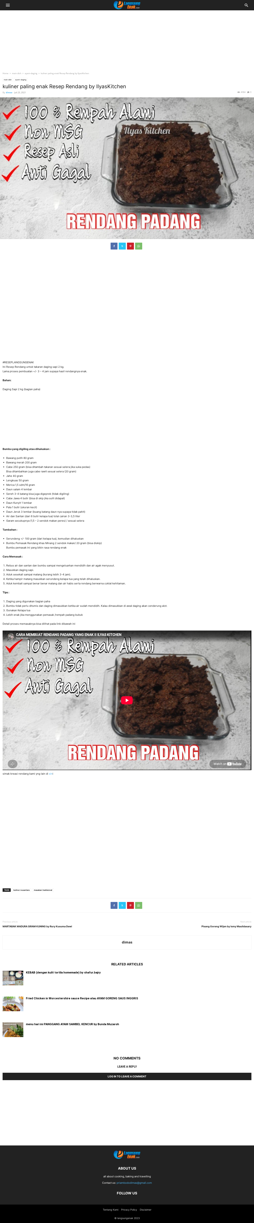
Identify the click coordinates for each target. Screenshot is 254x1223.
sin (51, 773)
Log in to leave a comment (127, 1076)
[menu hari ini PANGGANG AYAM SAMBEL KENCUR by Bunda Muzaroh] (13, 1030)
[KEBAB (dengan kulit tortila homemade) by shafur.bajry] (13, 978)
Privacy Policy (129, 1209)
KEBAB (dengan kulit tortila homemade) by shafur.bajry (63, 972)
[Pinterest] (130, 246)
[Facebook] (114, 246)
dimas (9, 92)
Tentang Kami (110, 1209)
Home (5, 73)
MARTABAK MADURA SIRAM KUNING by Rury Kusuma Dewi (37, 926)
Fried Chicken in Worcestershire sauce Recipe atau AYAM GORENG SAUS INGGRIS (82, 998)
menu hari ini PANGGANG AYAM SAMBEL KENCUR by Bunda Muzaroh (72, 1024)
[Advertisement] (127, 39)
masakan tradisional (43, 890)
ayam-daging (31, 73)
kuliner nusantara (21, 890)
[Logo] (127, 1158)
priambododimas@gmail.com (134, 1182)
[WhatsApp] (138, 246)
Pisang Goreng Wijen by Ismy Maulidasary (226, 926)
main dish (16, 73)
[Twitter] (122, 246)
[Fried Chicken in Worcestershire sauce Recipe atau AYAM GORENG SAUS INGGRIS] (13, 1004)
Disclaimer (145, 1209)
